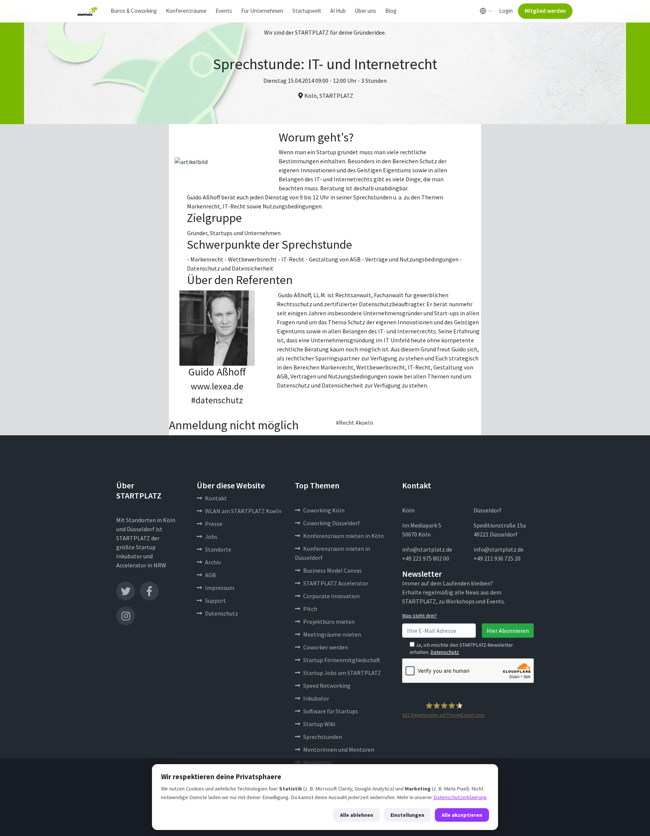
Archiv (213, 562)
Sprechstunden (322, 736)
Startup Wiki (319, 724)
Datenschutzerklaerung (460, 797)
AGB (210, 575)
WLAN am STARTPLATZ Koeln (243, 511)
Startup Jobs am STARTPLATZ (342, 672)
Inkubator (316, 698)
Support (215, 600)
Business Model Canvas (332, 570)
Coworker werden (325, 647)
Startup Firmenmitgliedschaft (341, 660)
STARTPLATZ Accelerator (335, 583)
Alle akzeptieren (462, 815)
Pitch (310, 609)
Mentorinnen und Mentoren (338, 749)
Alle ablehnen (356, 815)
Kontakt (216, 498)
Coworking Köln (324, 510)
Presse (213, 523)
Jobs (211, 536)
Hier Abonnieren (508, 630)
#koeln (364, 422)
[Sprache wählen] (486, 11)
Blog (390, 10)
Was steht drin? (419, 615)
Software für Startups (330, 711)
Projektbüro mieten (329, 621)
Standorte (218, 549)
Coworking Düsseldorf (331, 523)
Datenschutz (221, 613)
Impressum (219, 587)
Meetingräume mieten (332, 634)
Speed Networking (327, 685)
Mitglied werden (545, 10)
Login (506, 10)
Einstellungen (407, 815)
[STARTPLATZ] (87, 11)
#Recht (345, 422)
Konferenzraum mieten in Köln (343, 536)
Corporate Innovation (331, 596)
